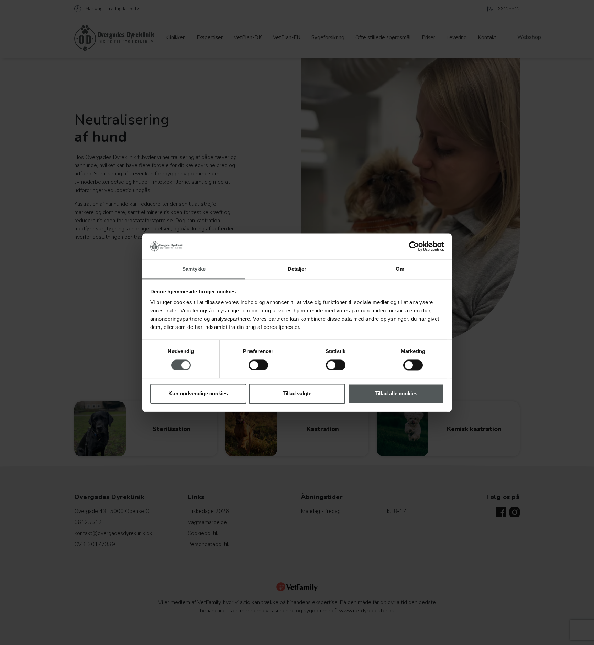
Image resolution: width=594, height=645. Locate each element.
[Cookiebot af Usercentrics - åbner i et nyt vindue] (414, 246)
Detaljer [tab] (297, 269)
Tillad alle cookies (396, 394)
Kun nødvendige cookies (198, 394)
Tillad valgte (297, 394)
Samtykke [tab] (194, 269)
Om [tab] (400, 269)
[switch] (258, 364)
